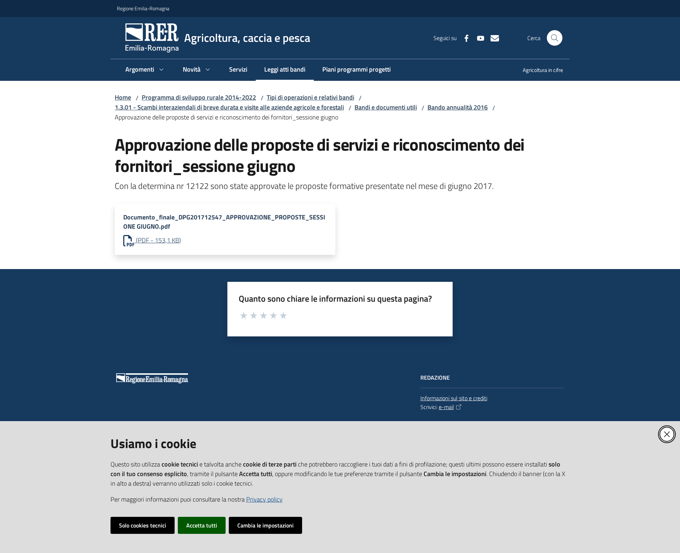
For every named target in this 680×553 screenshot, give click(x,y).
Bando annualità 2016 (457, 107)
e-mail (446, 407)
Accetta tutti (201, 525)
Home (123, 97)
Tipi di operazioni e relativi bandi (310, 97)
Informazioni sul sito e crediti (453, 398)
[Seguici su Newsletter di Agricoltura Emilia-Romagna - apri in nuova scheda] (492, 37)
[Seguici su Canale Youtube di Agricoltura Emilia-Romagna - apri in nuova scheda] (478, 37)
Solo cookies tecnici (142, 525)
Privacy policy (264, 499)
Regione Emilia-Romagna (143, 8)
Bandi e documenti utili (386, 107)
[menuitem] (538, 71)
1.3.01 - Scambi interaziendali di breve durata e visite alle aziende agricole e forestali (229, 107)
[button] (554, 37)
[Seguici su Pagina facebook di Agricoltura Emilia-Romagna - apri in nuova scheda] (464, 37)
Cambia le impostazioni (265, 525)
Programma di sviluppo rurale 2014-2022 (199, 97)
